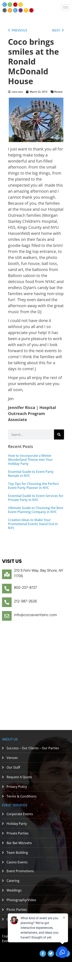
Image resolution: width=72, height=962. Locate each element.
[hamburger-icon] (65, 7)
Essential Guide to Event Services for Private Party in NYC (35, 498)
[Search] (59, 434)
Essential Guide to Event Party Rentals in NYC (31, 473)
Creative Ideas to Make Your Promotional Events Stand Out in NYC (33, 524)
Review (58, 91)
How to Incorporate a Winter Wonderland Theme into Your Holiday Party (30, 459)
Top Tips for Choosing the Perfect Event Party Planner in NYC (33, 486)
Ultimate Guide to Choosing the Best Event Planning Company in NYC (35, 510)
